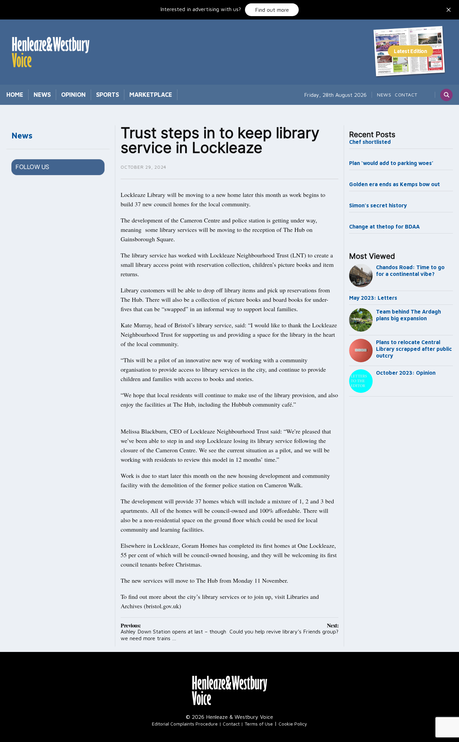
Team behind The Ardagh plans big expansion (408, 314)
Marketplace (150, 94)
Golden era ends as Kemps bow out (394, 184)
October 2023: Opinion (405, 373)
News (42, 94)
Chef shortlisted (370, 142)
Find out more (272, 10)
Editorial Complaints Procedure (185, 724)
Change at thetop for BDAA (384, 226)
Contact (406, 94)
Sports (107, 94)
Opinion (73, 94)
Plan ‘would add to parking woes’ (391, 163)
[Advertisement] (401, 511)
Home (14, 94)
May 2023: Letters (373, 298)
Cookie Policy (293, 724)
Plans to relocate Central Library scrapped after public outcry (414, 349)
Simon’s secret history (378, 205)
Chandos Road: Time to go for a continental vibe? (410, 270)
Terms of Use (259, 724)
